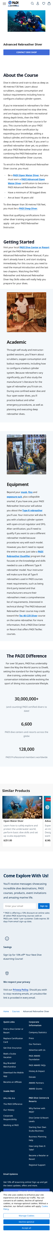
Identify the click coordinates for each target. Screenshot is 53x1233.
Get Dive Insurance (12, 1047)
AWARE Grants (35, 1088)
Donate (32, 1077)
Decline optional (26, 1221)
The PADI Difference (12, 1104)
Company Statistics (38, 1032)
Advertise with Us (37, 1050)
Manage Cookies (26, 1215)
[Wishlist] (43, 4)
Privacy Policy (20, 989)
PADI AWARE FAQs (37, 1065)
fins (30, 492)
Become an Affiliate (12, 1082)
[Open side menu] (4, 4)
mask (24, 492)
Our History (8, 1109)
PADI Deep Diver (28, 208)
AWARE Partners (36, 1082)
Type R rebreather (32, 510)
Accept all (26, 1228)
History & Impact (37, 1071)
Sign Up (44, 906)
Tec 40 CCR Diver (28, 615)
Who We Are (9, 1098)
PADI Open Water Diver (26, 175)
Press (31, 1038)
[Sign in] (38, 4)
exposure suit (14, 496)
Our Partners (35, 1044)
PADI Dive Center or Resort (34, 247)
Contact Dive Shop (26, 52)
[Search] (32, 4)
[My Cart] (49, 4)
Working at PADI (11, 1125)
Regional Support (37, 1165)
